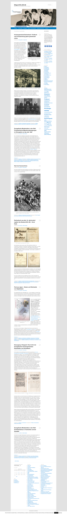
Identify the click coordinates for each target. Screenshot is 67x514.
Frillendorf (15, 160)
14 (21, 472)
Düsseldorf (47, 94)
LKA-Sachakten (46, 116)
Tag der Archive (47, 131)
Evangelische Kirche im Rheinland (46, 493)
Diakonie (50, 90)
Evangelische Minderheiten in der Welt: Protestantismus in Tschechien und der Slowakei (25, 429)
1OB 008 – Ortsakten (33, 149)
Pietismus (45, 124)
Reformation (46, 127)
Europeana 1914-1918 (31, 476)
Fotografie (38, 215)
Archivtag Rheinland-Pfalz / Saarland (46, 492)
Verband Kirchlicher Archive (45, 468)
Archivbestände (24, 123)
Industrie (18, 160)
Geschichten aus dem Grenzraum (45, 476)
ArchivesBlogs (30, 469)
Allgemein (20, 123)
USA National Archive (31, 497)
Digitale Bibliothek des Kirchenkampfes (46, 470)
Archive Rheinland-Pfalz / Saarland (32, 471)
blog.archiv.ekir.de (20, 5)
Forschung (30, 339)
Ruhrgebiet (18, 161)
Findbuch (36, 123)
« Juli (16, 476)
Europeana (42, 486)
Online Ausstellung (47, 76)
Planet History (29, 487)
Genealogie (46, 102)
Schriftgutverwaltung (46, 129)
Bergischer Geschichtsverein (45, 477)
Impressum (46, 28)
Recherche (50, 125)
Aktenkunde (29, 465)
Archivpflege (45, 88)
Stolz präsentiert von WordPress (33, 510)
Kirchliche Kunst (47, 114)
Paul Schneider (36, 339)
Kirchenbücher (46, 105)
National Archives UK (31, 486)
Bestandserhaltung (46, 90)
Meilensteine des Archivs (40, 28)
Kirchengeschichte (27, 160)
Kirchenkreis (50, 112)
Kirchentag (45, 113)
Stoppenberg (21, 161)
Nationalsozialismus (48, 121)
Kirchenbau (46, 104)
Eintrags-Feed (16, 480)
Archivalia (29, 466)
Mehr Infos (60, 512)
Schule (50, 129)
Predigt (50, 124)
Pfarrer (49, 123)
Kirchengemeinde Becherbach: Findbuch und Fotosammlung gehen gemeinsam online (25, 36)
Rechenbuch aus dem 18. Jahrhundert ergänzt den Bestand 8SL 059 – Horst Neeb (24, 222)
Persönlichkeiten (37, 338)
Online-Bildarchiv (29, 329)
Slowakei (19, 457)
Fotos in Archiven (30, 479)
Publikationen (46, 79)
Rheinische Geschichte (31, 488)
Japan (33, 339)
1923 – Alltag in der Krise (31, 506)
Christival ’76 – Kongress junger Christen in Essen (48, 56)
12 (18, 472)
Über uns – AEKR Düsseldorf (32, 28)
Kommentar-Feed (16, 481)
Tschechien (22, 457)
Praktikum (45, 78)
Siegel (45, 130)
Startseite (15, 28)
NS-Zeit (45, 123)
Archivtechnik (46, 71)
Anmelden (15, 479)
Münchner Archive (30, 485)
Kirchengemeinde (27, 124)
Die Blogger (25, 28)
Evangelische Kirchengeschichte (33, 159)
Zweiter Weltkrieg (26, 457)
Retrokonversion (46, 128)
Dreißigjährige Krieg (30, 502)
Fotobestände (16, 124)
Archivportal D (43, 484)
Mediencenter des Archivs (32, 119)
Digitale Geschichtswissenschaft (32, 503)
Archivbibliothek (28, 338)
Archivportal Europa (44, 485)
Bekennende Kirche (47, 89)
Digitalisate (23, 339)
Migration (15, 161)
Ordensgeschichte (30, 501)
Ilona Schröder (25, 167)
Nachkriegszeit (16, 457)
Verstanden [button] (56, 512)
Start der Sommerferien (20, 166)
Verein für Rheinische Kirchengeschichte (46, 469)
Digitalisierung (27, 339)
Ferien (36, 215)
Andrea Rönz (25, 39)
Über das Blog (20, 28)
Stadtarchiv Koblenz (30, 494)
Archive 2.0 (29, 468)
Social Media (46, 83)
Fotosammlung (28, 123)
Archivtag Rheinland (30, 470)
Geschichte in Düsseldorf (44, 475)
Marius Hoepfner (25, 133)
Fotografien (19, 124)
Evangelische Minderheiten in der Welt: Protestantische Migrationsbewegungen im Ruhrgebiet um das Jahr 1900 (25, 130)
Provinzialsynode (46, 125)
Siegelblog (29, 492)
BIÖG (28, 473)
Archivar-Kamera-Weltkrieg (31, 467)
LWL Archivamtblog (30, 484)
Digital (48, 91)
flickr (35, 329)
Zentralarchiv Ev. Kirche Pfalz (45, 491)
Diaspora (45, 91)
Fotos (49, 100)
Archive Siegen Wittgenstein (32, 493)
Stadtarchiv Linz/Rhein (31, 495)
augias (28, 472)
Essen (28, 159)
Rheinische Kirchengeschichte (18, 159)
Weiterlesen (16, 158)
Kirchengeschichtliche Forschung (34, 160)
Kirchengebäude (47, 106)
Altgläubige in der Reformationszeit (33, 500)
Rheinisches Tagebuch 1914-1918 (32, 489)
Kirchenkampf (46, 112)
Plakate (48, 124)
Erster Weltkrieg (33, 456)
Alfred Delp (36, 319)
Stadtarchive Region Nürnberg (32, 496)
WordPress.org (16, 482)
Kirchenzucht (48, 113)
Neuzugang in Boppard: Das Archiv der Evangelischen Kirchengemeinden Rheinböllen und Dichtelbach (25, 346)
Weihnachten (46, 133)
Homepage (37, 331)
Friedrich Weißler (34, 315)
